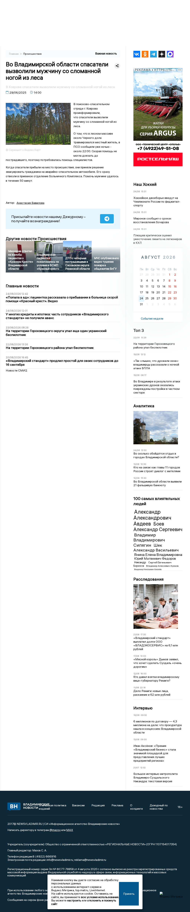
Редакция (98, 805)
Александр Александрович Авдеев (152, 518)
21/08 (136, 634)
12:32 (143, 767)
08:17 (143, 375)
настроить (74, 900)
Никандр (140, 562)
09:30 (143, 739)
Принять (129, 894)
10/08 (136, 478)
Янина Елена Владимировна (158, 554)
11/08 (136, 687)
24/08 (136, 191)
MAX (69, 830)
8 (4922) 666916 (44, 856)
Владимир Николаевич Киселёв (147, 569)
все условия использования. (100, 897)
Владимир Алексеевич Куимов (162, 565)
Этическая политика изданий (52, 806)
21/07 (136, 767)
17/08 (136, 656)
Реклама (117, 805)
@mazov (55, 830)
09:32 (144, 715)
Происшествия (32, 53)
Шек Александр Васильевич (156, 548)
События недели (152, 318)
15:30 (143, 478)
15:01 (143, 212)
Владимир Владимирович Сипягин (149, 540)
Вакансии (78, 805)
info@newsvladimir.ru (60, 860)
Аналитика (143, 405)
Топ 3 (138, 330)
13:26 (143, 337)
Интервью (143, 708)
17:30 (143, 634)
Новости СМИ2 (16, 370)
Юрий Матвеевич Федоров (155, 558)
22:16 (143, 687)
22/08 (136, 337)
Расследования (148, 579)
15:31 (143, 191)
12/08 (136, 673)
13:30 (144, 450)
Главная (14, 53)
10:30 (143, 464)
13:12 (143, 354)
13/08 (136, 464)
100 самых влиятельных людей (156, 501)
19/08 (136, 354)
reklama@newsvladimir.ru (90, 860)
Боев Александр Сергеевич (157, 526)
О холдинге (136, 806)
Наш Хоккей (145, 184)
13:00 (143, 656)
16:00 (143, 673)
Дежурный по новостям (159, 806)
